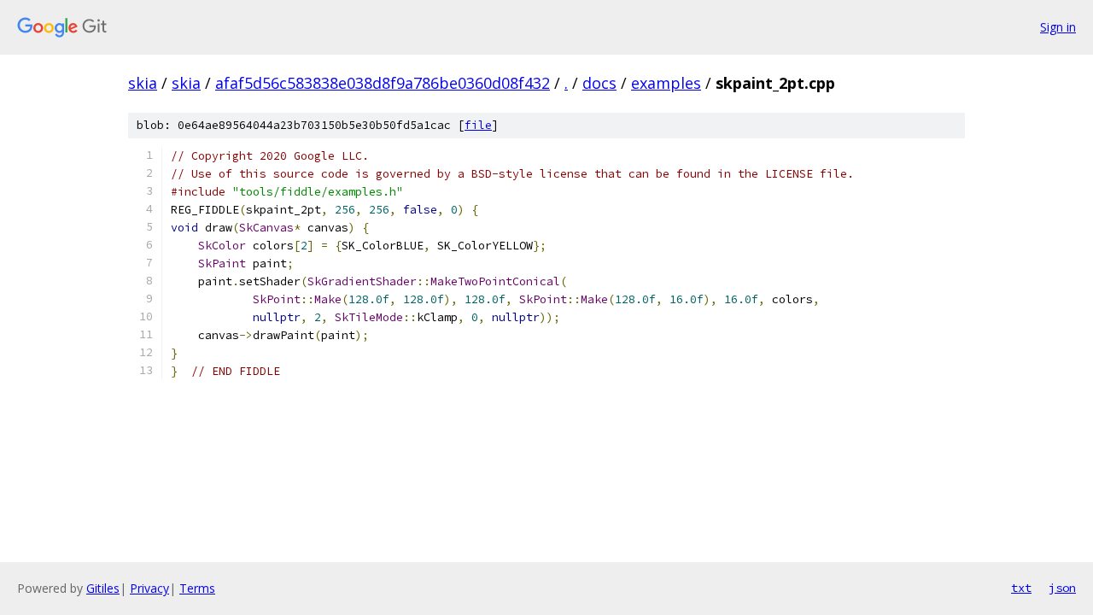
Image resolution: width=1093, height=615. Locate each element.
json (1062, 587)
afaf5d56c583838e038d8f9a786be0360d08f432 (382, 83)
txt (1021, 587)
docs (599, 83)
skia (142, 83)
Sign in (1058, 27)
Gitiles (103, 588)
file (478, 125)
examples (666, 83)
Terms (197, 588)
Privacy (149, 588)
